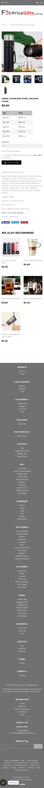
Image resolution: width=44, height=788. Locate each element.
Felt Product (7, 765)
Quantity (5, 142)
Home (4, 25)
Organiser (22, 389)
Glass (22, 511)
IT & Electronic (34, 765)
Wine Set (22, 651)
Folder (22, 573)
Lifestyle (5, 767)
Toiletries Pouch (22, 491)
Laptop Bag (22, 477)
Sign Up (38, 746)
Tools (22, 391)
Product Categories (22, 709)
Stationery (30, 767)
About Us (22, 706)
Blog (22, 715)
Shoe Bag (22, 485)
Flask (22, 508)
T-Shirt (22, 374)
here (5, 691)
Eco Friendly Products (21, 763)
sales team (38, 155)
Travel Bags (22, 493)
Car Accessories (22, 531)
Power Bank (22, 550)
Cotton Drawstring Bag (22, 471)
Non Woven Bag (22, 479)
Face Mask (22, 424)
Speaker (22, 553)
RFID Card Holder (22, 582)
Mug (22, 412)
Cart (40, 3)
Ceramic (22, 505)
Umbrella (22, 675)
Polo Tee (22, 371)
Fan (22, 646)
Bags (23, 760)
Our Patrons (22, 712)
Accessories (22, 613)
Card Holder (22, 571)
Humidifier (22, 542)
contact (17, 691)
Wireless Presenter (22, 559)
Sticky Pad (22, 587)
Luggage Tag (22, 605)
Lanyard (22, 576)
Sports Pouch (22, 456)
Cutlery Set (22, 404)
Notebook (22, 579)
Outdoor (13, 767)
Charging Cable (22, 534)
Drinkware (8, 763)
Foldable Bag (22, 474)
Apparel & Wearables (12, 760)
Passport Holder (22, 608)
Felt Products (22, 436)
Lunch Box (22, 409)
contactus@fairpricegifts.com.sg (23, 733)
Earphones (22, 539)
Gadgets (22, 386)
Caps (22, 448)
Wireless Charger (22, 556)
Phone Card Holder (22, 548)
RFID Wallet (22, 585)
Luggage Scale (22, 602)
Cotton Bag (22, 468)
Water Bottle (22, 519)
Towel (22, 633)
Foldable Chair (22, 454)
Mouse (22, 545)
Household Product (20, 765)
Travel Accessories (21, 770)
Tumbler (22, 516)
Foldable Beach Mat (22, 451)
